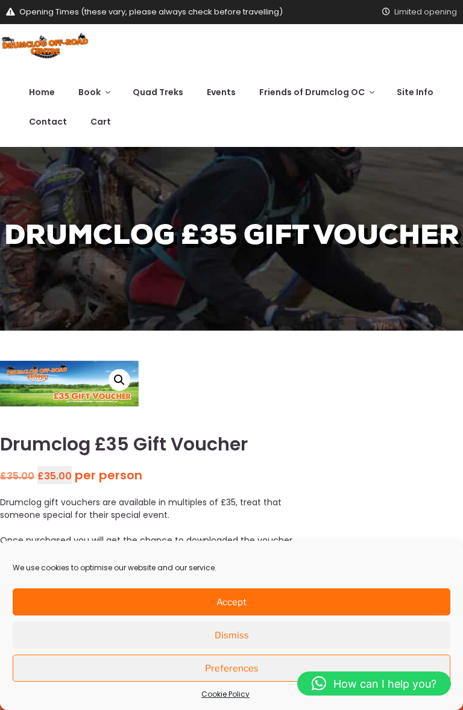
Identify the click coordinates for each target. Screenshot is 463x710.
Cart (100, 122)
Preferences (232, 668)
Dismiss (232, 635)
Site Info (415, 92)
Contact (48, 122)
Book (89, 92)
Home (42, 92)
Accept (231, 602)
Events (221, 92)
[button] (119, 380)
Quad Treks (158, 92)
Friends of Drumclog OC (312, 92)
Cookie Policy (225, 694)
